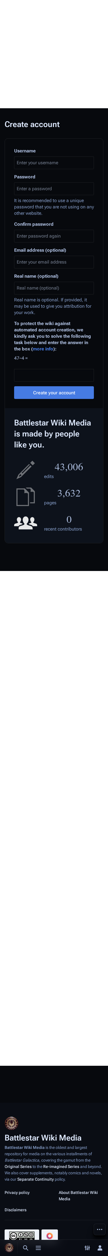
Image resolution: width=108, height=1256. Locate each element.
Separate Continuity (35, 1179)
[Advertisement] (54, 54)
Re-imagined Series (61, 1166)
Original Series (18, 1166)
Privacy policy (17, 1192)
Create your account (54, 392)
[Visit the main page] (9, 1248)
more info (43, 349)
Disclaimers (15, 1210)
